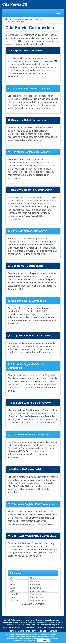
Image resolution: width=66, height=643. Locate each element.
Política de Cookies (29, 640)
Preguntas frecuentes (11, 627)
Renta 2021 (15, 594)
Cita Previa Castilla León (19, 19)
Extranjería (35, 587)
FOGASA (14, 600)
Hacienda (34, 581)
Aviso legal (29, 627)
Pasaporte (35, 584)
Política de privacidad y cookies (50, 627)
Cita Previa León (36, 19)
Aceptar (43, 640)
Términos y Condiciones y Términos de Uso (28, 630)
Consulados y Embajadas (33, 603)
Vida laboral (36, 594)
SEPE (12, 590)
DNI (11, 577)
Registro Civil (36, 597)
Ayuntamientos (37, 600)
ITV (11, 581)
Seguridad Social (38, 590)
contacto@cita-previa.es (13, 620)
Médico (33, 577)
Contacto (53, 630)
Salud (12, 587)
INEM (12, 584)
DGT (12, 597)
